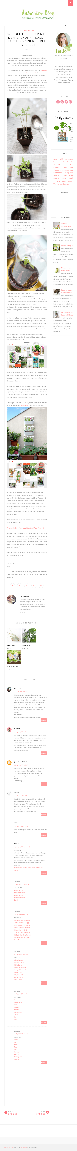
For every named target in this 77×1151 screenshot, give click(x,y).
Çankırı (16, 1054)
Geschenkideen (70, 159)
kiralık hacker (18, 890)
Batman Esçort (19, 962)
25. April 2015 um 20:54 (21, 765)
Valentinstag (65, 170)
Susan (17, 844)
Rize (15, 1049)
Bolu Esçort (18, 980)
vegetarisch (58, 184)
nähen (64, 181)
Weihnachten (58, 173)
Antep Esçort (18, 977)
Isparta (16, 1052)
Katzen (68, 162)
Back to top (67, 1148)
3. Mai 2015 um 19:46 (20, 795)
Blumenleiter (25, 405)
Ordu (15, 1045)
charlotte (19, 688)
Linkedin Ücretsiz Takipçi (22, 935)
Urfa (15, 1047)
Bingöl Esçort (18, 975)
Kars (15, 1005)
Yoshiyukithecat (70, 173)
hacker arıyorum (19, 893)
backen (64, 175)
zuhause (66, 184)
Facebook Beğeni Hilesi (22, 925)
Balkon (55, 159)
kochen (72, 178)
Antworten (43, 720)
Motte (17, 792)
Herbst (63, 162)
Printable (65, 164)
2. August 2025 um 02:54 (21, 884)
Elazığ (16, 1040)
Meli (16, 823)
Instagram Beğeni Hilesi (22, 920)
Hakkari (16, 1059)
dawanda (56, 178)
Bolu (15, 1019)
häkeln (64, 178)
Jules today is (20, 762)
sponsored (71, 181)
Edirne (16, 1000)
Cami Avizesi (18, 940)
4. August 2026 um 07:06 (21, 994)
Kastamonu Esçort (20, 967)
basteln (72, 175)
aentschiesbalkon (27, 30)
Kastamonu (18, 1002)
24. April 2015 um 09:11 (21, 732)
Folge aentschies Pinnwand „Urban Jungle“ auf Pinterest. (25, 528)
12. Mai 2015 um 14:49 (21, 826)
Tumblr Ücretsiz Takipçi (22, 932)
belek (16, 900)
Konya (16, 1017)
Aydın (16, 1014)
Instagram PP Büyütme (21, 937)
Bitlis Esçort (18, 965)
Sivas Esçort (18, 960)
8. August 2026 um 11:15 (21, 1034)
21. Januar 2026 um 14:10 (22, 914)
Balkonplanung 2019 (67, 246)
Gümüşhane (18, 1012)
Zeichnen (56, 175)
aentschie (24, 596)
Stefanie (18, 729)
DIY (61, 158)
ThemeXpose (23, 1147)
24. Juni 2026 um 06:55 (21, 954)
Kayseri (16, 1007)
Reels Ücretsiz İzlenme (22, 928)
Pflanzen (56, 164)
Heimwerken (57, 162)
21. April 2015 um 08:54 (21, 691)
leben (56, 181)
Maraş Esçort (18, 972)
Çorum (16, 1010)
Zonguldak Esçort (20, 970)
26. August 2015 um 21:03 (22, 847)
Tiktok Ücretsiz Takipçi (21, 923)
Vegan (72, 170)
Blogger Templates (9, 1147)
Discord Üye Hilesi (20, 930)
